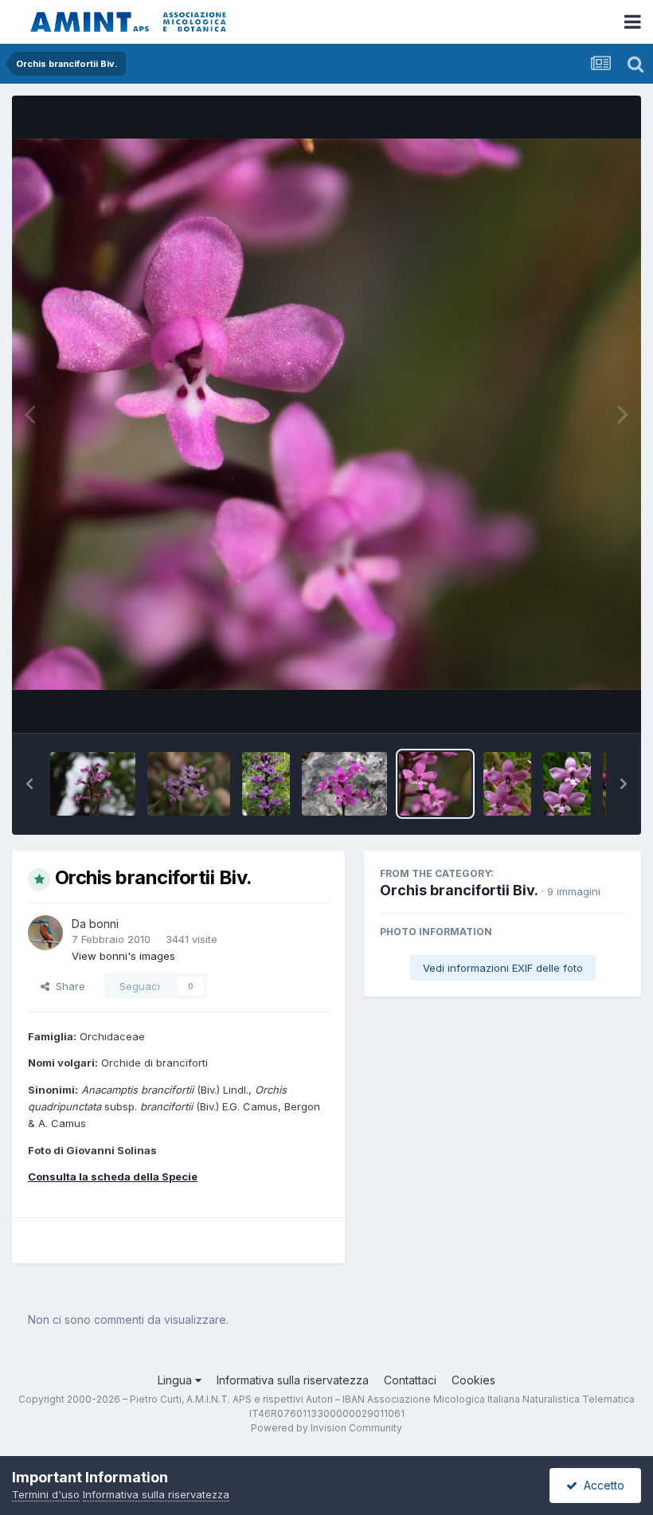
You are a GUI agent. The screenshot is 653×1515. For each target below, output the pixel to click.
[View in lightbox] (326, 414)
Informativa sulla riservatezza (293, 1380)
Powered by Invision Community (326, 1428)
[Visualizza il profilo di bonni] (45, 932)
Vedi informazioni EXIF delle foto (503, 967)
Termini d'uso (46, 1494)
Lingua (176, 1380)
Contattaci (410, 1380)
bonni (104, 923)
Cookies (473, 1380)
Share (67, 986)
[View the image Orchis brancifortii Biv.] (92, 784)
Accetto (600, 1485)
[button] (29, 783)
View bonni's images (123, 955)
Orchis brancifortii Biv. (459, 890)
